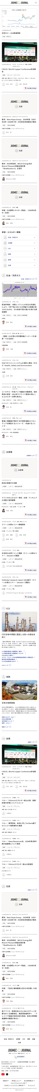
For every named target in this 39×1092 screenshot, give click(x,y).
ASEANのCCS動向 (7, 655)
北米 (13, 207)
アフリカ (14, 493)
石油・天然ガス (7, 36)
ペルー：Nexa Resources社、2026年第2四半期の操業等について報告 (19, 842)
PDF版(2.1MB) (31, 570)
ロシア (22, 333)
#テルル (33, 78)
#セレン (27, 78)
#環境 (17, 531)
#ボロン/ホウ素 (13, 80)
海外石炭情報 (11, 125)
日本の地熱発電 (6, 719)
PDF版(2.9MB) (31, 515)
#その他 (9, 809)
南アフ (14, 495)
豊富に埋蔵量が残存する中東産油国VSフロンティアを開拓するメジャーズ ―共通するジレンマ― (19, 423)
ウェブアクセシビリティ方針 (19, 1083)
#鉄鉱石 (9, 832)
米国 (17, 207)
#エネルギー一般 (7, 403)
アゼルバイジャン (22, 387)
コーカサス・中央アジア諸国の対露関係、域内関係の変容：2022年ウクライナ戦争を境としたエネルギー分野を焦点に (19, 394)
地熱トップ (5, 727)
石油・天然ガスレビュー (20, 369)
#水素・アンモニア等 (19, 507)
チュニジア (27, 493)
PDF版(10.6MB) (30, 411)
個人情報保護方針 (29, 1080)
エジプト (20, 493)
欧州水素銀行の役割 (9, 483)
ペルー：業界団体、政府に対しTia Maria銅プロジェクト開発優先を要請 (19, 824)
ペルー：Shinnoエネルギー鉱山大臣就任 (17, 864)
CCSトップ (5, 665)
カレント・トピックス (13, 75)
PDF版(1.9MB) (31, 327)
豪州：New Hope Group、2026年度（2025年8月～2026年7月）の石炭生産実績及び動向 (19, 120)
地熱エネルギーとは (8, 717)
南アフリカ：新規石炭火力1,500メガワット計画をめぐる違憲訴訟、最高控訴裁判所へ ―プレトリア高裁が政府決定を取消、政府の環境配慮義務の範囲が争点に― (19, 1015)
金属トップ (31, 742)
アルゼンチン (16, 66)
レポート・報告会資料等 (15, 486)
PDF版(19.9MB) (30, 353)
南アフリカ (21, 1008)
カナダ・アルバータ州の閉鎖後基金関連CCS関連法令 (17, 657)
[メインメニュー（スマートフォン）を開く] (36, 3)
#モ (20, 80)
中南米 (30, 64)
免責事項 (6, 1080)
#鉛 (6, 850)
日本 (18, 521)
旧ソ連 (17, 333)
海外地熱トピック (7, 721)
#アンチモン (14, 78)
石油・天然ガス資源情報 (20, 315)
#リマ (14, 809)
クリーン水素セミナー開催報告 (13, 524)
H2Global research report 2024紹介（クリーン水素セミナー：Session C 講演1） (19, 581)
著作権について (16, 1080)
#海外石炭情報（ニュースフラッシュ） (13, 128)
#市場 (3, 318)
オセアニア (15, 116)
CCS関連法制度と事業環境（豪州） (12, 651)
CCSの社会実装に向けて (9, 661)
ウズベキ (14, 389)
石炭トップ (31, 890)
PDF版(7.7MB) (31, 441)
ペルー (19, 797)
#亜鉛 (9, 850)
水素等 (4, 486)
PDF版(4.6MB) (31, 543)
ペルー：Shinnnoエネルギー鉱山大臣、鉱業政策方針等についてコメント (19, 801)
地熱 (28, 1039)
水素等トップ (30, 455)
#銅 (3, 78)
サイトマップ (31, 1085)
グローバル (15, 302)
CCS (23, 1039)
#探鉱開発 (16, 432)
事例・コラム (6, 723)
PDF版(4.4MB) (31, 380)
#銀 (8, 78)
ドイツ (25, 521)
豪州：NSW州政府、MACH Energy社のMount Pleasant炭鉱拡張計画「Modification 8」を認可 (17, 166)
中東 (13, 418)
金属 (4, 75)
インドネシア (20, 64)
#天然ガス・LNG (18, 403)
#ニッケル (5, 80)
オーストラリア (23, 116)
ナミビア (33, 493)
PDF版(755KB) (30, 88)
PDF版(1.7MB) (31, 597)
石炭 (4, 125)
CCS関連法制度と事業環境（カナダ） (13, 653)
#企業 (3, 372)
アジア (14, 64)
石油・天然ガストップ (27, 279)
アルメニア (30, 387)
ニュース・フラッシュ (13, 806)
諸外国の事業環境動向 (8, 659)
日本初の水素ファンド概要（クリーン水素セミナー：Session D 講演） (19, 554)
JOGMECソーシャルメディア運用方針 (14, 1085)
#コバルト (21, 78)
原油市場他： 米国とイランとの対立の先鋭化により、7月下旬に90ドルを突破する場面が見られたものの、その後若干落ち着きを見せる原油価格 (19, 308)
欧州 (13, 333)
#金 (6, 78)
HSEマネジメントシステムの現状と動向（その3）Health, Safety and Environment (19, 364)
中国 (26, 64)
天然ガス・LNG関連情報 (11, 33)
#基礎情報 (5, 345)
